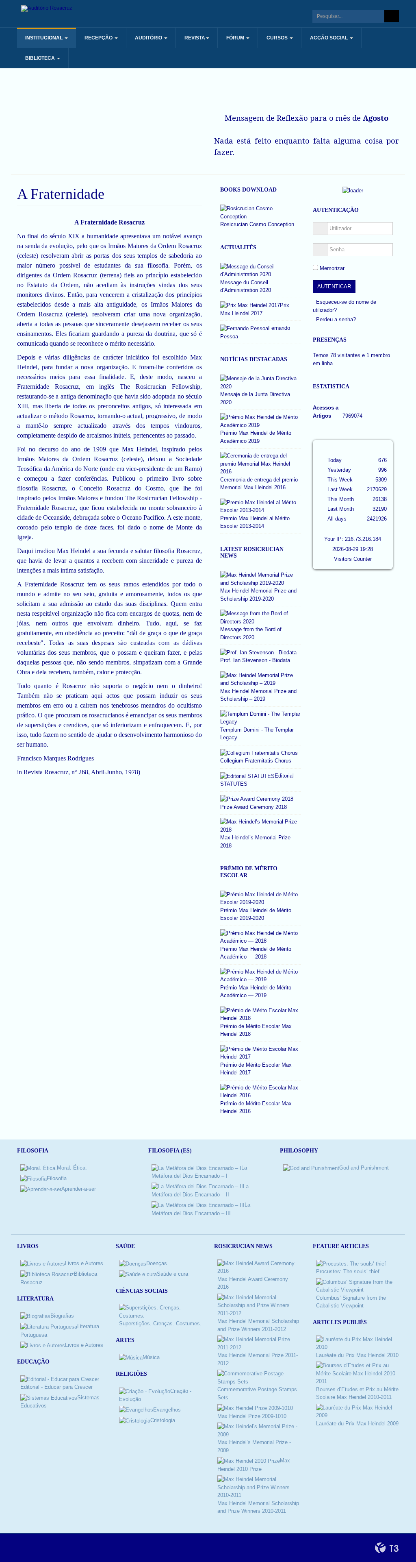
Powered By (387, 1548)
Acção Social (329, 38)
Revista (194, 38)
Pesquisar (391, 16)
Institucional (44, 38)
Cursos (277, 38)
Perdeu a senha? (336, 319)
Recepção (99, 38)
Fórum (235, 38)
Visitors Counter (353, 559)
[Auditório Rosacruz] (46, 8)
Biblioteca (40, 58)
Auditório (149, 38)
